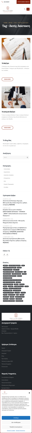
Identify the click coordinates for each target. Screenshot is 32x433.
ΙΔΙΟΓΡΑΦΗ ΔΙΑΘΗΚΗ (7, 269)
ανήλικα (16, 284)
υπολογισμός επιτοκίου (8, 300)
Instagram (7, 254)
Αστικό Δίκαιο (7, 169)
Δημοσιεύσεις (7, 172)
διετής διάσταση (17, 290)
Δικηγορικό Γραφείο (6, 351)
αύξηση (26, 286)
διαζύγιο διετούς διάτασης (15, 288)
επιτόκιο (23, 292)
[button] (29, 393)
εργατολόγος (12, 294)
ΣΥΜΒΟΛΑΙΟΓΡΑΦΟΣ (16, 273)
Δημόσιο (5, 265)
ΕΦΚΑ (23, 265)
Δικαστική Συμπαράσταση (14, 265)
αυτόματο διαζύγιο (19, 286)
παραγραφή (5, 296)
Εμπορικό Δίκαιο (6, 388)
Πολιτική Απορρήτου (20, 430)
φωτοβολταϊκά (19, 300)
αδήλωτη (18, 282)
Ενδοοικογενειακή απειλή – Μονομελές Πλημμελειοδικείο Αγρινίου (14, 221)
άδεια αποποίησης (7, 278)
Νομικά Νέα (16, 269)
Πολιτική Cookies (11, 430)
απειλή (5, 286)
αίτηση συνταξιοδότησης (8, 282)
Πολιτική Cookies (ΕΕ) (7, 361)
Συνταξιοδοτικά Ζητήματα (8, 377)
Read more (7, 79)
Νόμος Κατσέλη (18, 271)
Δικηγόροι (4, 353)
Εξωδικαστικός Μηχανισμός (8, 385)
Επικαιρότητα (7, 178)
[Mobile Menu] (28, 9)
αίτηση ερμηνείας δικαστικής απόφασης (12, 280)
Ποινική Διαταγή (6, 273)
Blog (3, 356)
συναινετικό (18, 298)
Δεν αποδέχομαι (16, 422)
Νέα (5, 181)
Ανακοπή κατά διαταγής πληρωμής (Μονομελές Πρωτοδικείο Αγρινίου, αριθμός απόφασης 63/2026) (15, 203)
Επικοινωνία (5, 366)
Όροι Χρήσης (5, 358)
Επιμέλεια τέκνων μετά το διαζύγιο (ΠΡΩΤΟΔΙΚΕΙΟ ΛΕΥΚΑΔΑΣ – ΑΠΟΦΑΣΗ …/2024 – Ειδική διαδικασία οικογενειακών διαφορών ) (15, 212)
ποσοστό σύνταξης (20, 296)
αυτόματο (10, 286)
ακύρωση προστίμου (8, 284)
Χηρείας (19, 276)
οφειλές (22, 294)
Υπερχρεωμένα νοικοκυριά (9, 276)
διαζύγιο (5, 288)
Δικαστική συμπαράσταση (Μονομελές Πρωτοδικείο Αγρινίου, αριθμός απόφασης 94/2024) (14, 240)
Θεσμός (19, 267)
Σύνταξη (24, 273)
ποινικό (12, 296)
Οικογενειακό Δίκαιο (6, 382)
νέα (17, 294)
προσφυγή (5, 298)
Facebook (4, 254)
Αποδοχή (16, 418)
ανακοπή (22, 284)
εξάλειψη (17, 292)
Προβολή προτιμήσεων (16, 427)
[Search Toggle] (24, 9)
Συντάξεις (6, 187)
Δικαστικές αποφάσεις (9, 175)
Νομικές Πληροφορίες (9, 184)
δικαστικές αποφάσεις (8, 292)
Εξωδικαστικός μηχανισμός (9, 267)
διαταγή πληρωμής (7, 290)
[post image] (16, 49)
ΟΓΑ (25, 271)
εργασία (5, 294)
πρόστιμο (12, 298)
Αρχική (3, 348)
